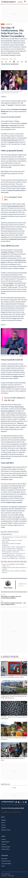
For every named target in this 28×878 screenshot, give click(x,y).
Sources (3, 822)
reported (10, 283)
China (2, 227)
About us (3, 839)
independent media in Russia (17, 239)
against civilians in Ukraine (14, 502)
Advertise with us (5, 849)
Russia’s (11, 142)
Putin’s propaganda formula (15, 206)
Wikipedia (21, 355)
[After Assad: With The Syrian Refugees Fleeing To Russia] (14, 750)
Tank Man (10, 105)
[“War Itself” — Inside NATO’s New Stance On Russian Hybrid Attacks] (14, 708)
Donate (3, 866)
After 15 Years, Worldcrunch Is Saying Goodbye (12, 677)
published (11, 411)
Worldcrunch (20, 585)
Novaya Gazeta (19, 406)
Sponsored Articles (5, 830)
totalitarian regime (18, 376)
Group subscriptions (6, 863)
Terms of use (4, 875)
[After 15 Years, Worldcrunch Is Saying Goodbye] (14, 668)
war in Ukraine (7, 467)
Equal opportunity (5, 846)
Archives (3, 825)
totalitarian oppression (7, 387)
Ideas (2, 24)
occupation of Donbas (7, 252)
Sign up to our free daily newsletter (11, 117)
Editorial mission (5, 841)
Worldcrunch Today (6, 861)
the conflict (9, 285)
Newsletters (4, 858)
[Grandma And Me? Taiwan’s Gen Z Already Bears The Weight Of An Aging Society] (14, 687)
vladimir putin (9, 24)
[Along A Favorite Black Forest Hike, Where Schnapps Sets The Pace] (14, 729)
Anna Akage (5, 59)
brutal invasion (23, 475)
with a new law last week (10, 140)
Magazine (3, 820)
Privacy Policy (11, 875)
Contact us (3, 844)
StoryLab (3, 827)
